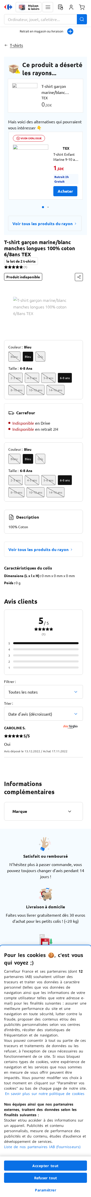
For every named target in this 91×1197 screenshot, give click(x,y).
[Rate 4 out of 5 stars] (17, 267)
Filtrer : (10, 681)
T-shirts (16, 45)
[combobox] (45, 19)
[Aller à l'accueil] (8, 7)
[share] (79, 277)
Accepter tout (45, 1165)
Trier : (8, 703)
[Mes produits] (60, 7)
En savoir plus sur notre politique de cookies (44, 1093)
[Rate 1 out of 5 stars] (6, 267)
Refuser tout (45, 1177)
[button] (47, 7)
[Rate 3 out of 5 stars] (13, 267)
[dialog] (45, 1071)
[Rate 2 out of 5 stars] (10, 267)
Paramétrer (45, 1190)
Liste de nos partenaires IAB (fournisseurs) (42, 1146)
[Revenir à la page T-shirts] (6, 45)
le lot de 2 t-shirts (21, 261)
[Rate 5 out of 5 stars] (21, 267)
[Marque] (69, 811)
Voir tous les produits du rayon (42, 223)
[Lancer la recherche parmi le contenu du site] (82, 19)
